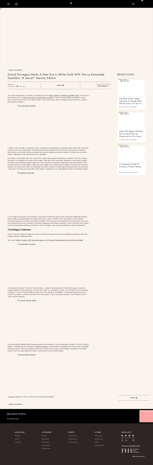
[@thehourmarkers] (130, 436)
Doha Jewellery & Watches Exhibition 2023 (64, 95)
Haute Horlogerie (42, 346)
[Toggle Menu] (8, 3)
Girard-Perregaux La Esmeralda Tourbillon (38, 98)
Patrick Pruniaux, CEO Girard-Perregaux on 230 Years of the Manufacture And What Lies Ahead (49, 240)
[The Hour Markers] (122, 438)
